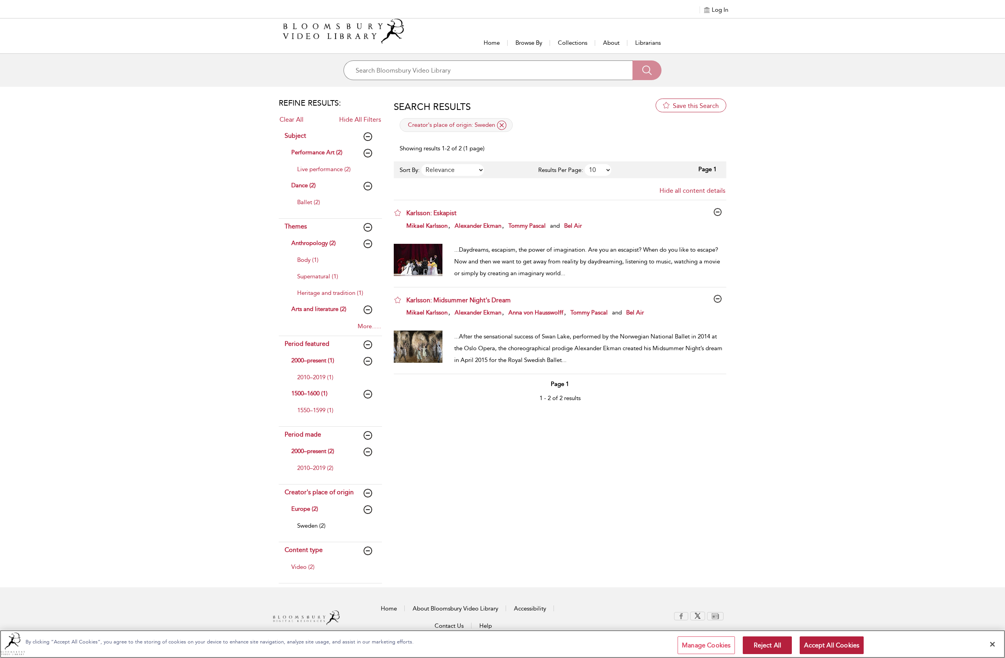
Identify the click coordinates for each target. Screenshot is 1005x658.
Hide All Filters (360, 119)
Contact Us (449, 625)
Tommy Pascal (527, 225)
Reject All (768, 645)
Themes (296, 226)
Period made (303, 434)
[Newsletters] (715, 615)
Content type (304, 550)
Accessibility (530, 608)
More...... (369, 326)
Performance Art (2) (316, 152)
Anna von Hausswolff (535, 312)
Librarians (648, 42)
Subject (295, 135)
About (611, 42)
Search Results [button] (432, 106)
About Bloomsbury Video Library (455, 608)
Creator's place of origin (319, 492)
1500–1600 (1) (309, 393)
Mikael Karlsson (427, 225)
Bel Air (573, 225)
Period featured (307, 343)
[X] (698, 615)
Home (492, 42)
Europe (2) (304, 508)
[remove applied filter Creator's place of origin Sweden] (501, 125)
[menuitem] (332, 173)
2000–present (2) (312, 451)
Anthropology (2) (313, 243)
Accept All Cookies (831, 645)
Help (485, 625)
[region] (502, 644)
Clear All (291, 119)
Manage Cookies (706, 645)
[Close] (992, 644)
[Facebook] (681, 615)
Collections (572, 42)
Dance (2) (303, 185)
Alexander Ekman (478, 225)
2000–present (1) (312, 360)
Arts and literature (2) (318, 309)
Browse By (528, 42)
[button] (398, 213)
